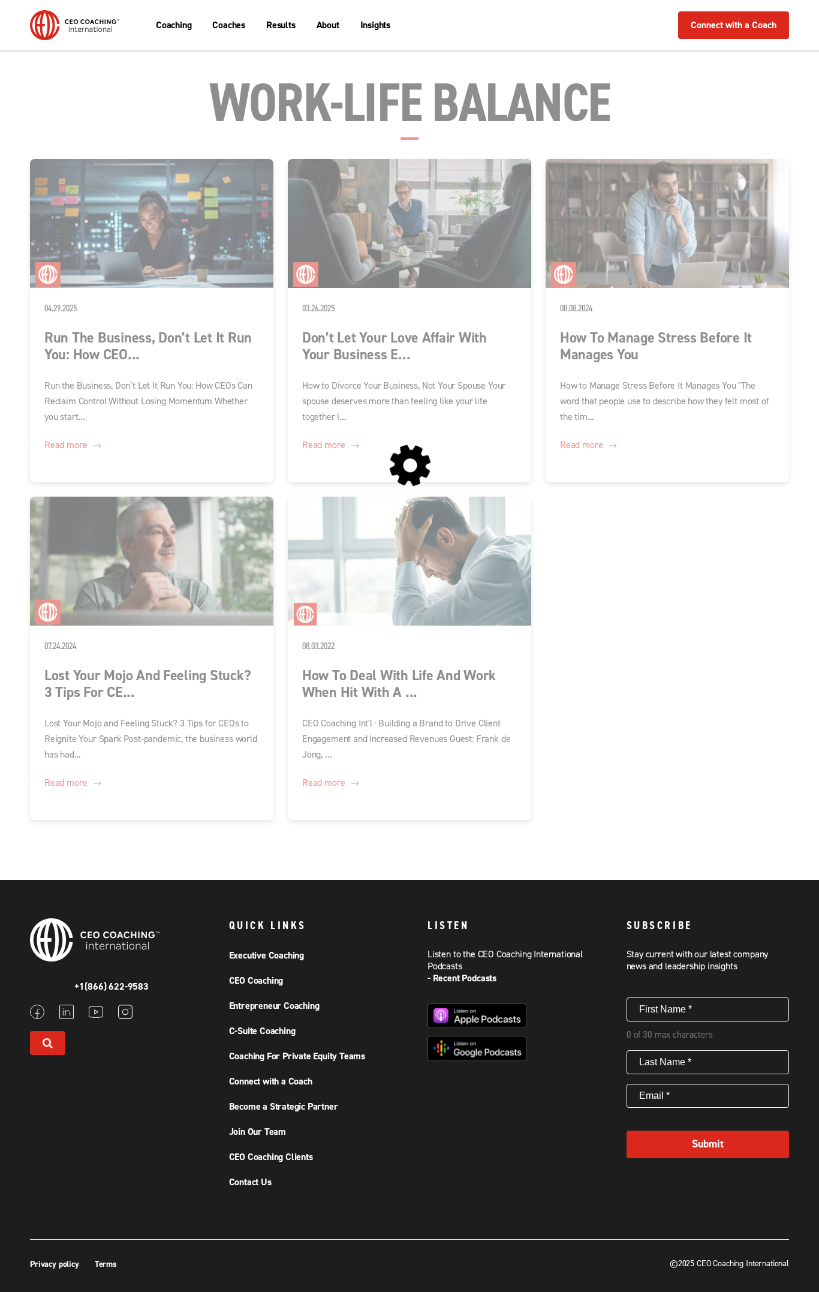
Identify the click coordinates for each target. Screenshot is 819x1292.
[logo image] (75, 34)
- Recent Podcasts (461, 978)
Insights (375, 25)
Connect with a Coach (733, 25)
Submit (708, 1144)
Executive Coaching (266, 956)
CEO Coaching (256, 981)
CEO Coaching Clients (271, 1157)
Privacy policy (56, 1264)
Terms (106, 1264)
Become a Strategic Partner (283, 1107)
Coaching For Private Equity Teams (297, 1056)
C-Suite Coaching (262, 1031)
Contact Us (250, 1182)
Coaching (173, 25)
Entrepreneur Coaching (274, 1006)
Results (281, 25)
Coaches (228, 25)
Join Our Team (257, 1132)
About (328, 25)
